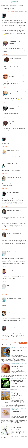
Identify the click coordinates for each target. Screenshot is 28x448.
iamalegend (11, 91)
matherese (9, 136)
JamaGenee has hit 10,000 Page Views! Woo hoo (17, 382)
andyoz (9, 13)
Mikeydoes (9, 312)
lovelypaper (10, 298)
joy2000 (9, 285)
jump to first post (15, 342)
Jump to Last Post (11, 11)
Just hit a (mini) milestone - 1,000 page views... (16, 395)
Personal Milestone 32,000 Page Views (17, 367)
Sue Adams (9, 177)
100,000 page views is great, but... (18, 412)
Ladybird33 (9, 233)
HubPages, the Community (17, 347)
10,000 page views (16, 427)
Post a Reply (23, 342)
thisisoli (9, 150)
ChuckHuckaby (12, 75)
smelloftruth (11, 106)
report (6, 37)
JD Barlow (12, 58)
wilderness (9, 210)
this (13, 43)
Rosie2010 (9, 270)
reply (3, 37)
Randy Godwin (10, 327)
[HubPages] (14, 2)
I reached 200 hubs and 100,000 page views (17, 350)
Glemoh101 (11, 121)
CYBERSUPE (10, 163)
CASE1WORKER (12, 41)
